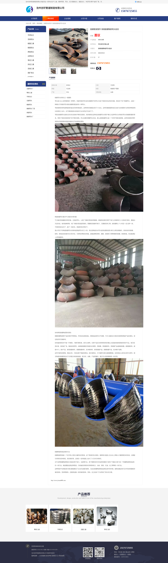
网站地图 (61, 555)
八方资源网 (42, 555)
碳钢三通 (31, 43)
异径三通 (31, 64)
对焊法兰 (31, 56)
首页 (33, 23)
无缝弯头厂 (30, 88)
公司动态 (101, 18)
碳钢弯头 (31, 48)
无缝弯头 (31, 39)
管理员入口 (55, 555)
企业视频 (67, 18)
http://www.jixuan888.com (58, 480)
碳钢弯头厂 (30, 116)
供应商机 (51, 18)
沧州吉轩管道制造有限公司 (39, 553)
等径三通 (31, 60)
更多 (43, 84)
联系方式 (134, 18)
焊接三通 (107, 529)
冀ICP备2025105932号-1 (51, 549)
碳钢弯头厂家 (31, 108)
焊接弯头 (31, 52)
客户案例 (117, 18)
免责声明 (48, 555)
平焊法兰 (31, 35)
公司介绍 (84, 18)
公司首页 (34, 18)
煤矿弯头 (31, 73)
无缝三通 (31, 68)
